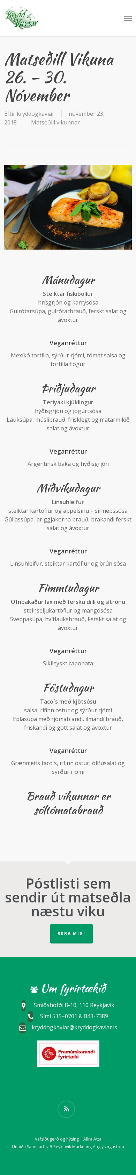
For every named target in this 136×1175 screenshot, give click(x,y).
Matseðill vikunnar (55, 122)
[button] (128, 18)
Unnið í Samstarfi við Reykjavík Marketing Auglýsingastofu (68, 1147)
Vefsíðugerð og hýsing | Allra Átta (68, 1139)
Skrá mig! (71, 934)
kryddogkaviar (35, 114)
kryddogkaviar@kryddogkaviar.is (74, 1027)
